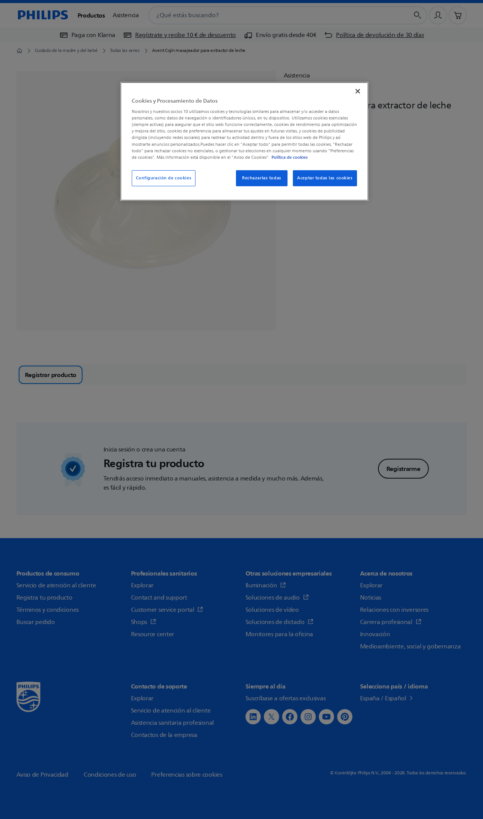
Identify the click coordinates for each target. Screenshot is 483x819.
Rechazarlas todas (261, 178)
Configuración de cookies (164, 178)
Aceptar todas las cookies (324, 178)
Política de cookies (289, 157)
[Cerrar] (357, 91)
